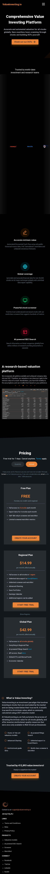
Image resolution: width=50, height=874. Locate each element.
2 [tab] (19, 384)
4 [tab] (27, 384)
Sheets (35, 579)
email (43, 474)
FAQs (6, 827)
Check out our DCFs (23, 42)
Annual (31, 464)
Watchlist (8, 851)
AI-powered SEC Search (13, 844)
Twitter (7, 864)
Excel (30, 579)
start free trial (25, 605)
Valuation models (10, 840)
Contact (3, 474)
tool (30, 649)
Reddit (6, 872)
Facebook (7, 860)
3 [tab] (23, 384)
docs (24, 653)
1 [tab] (15, 384)
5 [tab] (30, 384)
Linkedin (7, 868)
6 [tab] (34, 384)
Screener (7, 847)
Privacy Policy (9, 831)
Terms (38, 459)
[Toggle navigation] (43, 4)
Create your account (26, 538)
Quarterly (18, 464)
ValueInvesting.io (12, 4)
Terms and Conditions (12, 823)
